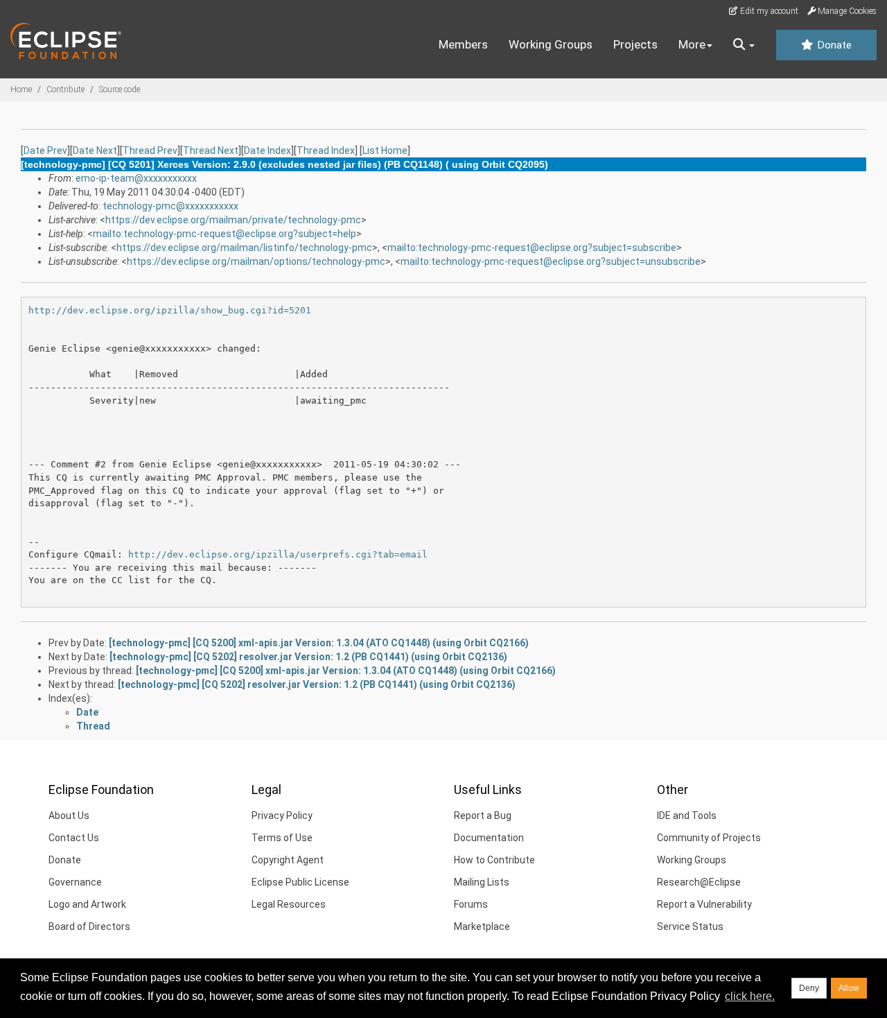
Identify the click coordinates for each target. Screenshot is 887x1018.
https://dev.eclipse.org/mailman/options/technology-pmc (256, 261)
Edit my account (768, 11)
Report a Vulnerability (704, 904)
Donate (833, 45)
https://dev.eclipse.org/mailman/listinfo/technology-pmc (244, 247)
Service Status (690, 926)
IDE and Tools (687, 815)
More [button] (691, 44)
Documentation (489, 837)
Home (21, 89)
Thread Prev (150, 150)
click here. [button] (750, 996)
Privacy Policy (282, 815)
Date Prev (45, 150)
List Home (384, 150)
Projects (635, 44)
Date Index (267, 150)
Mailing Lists (481, 882)
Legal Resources (289, 904)
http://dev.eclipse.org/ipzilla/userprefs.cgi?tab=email (278, 554)
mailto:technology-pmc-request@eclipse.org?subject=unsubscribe (551, 261)
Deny (809, 988)
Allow (848, 988)
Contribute (65, 89)
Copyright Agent (288, 859)
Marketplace (482, 926)
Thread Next (210, 150)
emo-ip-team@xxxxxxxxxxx (136, 178)
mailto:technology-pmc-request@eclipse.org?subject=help (224, 233)
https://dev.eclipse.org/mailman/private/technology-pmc (233, 219)
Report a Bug (482, 815)
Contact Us (74, 837)
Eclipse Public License (300, 882)
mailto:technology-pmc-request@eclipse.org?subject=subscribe (531, 247)
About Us (69, 815)
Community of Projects (709, 837)
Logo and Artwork (87, 904)
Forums (471, 904)
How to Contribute (494, 859)
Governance (75, 882)
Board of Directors (89, 926)
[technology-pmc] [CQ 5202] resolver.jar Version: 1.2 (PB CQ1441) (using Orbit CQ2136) (308, 656)
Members (463, 44)
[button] (744, 45)
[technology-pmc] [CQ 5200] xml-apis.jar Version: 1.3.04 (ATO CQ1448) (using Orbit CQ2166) (319, 642)
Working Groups (550, 44)
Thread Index (326, 150)
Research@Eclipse (699, 882)
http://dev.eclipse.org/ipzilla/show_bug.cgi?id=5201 (169, 310)
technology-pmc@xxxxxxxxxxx (170, 206)
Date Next (95, 150)
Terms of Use (282, 837)
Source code (119, 89)
